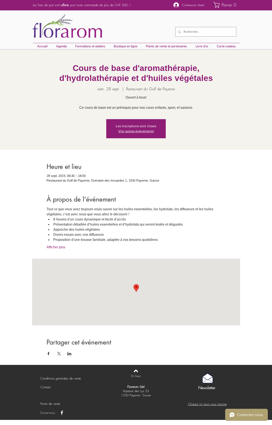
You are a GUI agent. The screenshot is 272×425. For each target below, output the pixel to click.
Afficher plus (56, 247)
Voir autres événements (136, 131)
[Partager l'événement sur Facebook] (49, 353)
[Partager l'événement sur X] (59, 353)
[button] (227, 5)
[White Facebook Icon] (62, 412)
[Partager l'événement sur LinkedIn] (69, 353)
